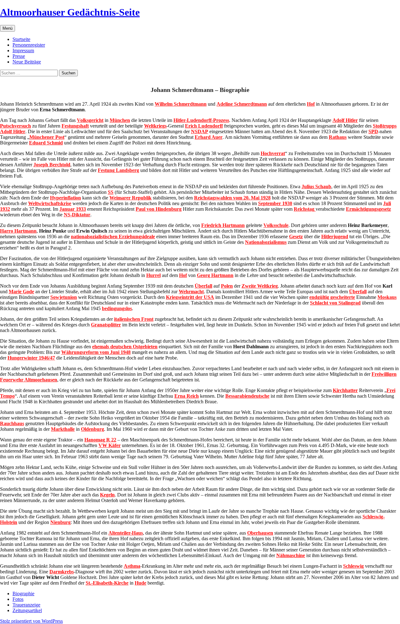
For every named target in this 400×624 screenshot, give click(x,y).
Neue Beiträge (26, 61)
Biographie (23, 593)
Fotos (17, 599)
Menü (7, 28)
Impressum (23, 50)
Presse (18, 56)
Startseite (21, 39)
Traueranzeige (26, 604)
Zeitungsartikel (27, 610)
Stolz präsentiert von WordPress (31, 621)
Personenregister (28, 45)
